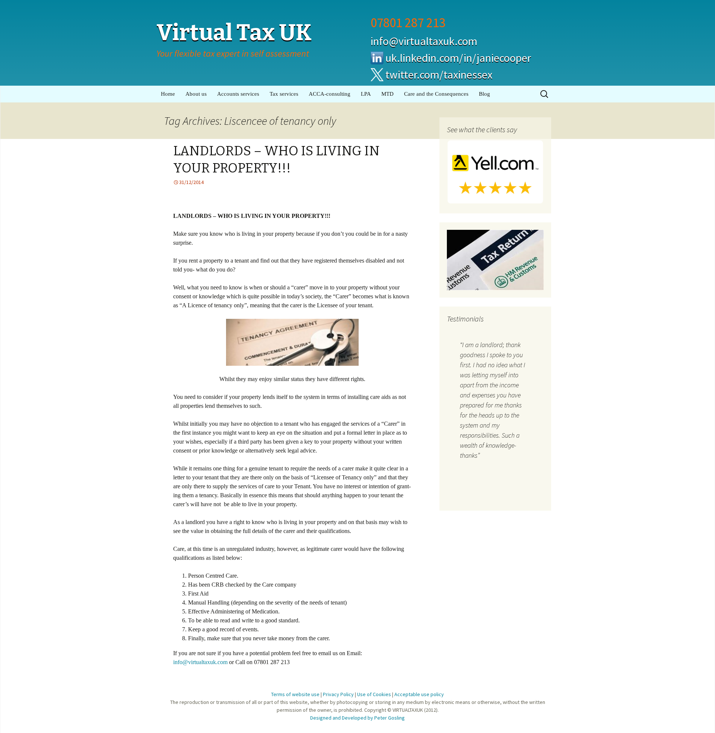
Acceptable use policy (419, 694)
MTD (387, 94)
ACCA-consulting (329, 94)
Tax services (284, 94)
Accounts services (238, 94)
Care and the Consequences (436, 94)
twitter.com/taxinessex (438, 74)
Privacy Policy (338, 694)
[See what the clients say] (495, 171)
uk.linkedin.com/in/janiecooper (458, 58)
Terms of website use (295, 694)
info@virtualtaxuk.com (424, 41)
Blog (484, 94)
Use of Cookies (374, 694)
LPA (366, 94)
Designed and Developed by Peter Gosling (357, 717)
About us (196, 94)
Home (168, 94)
